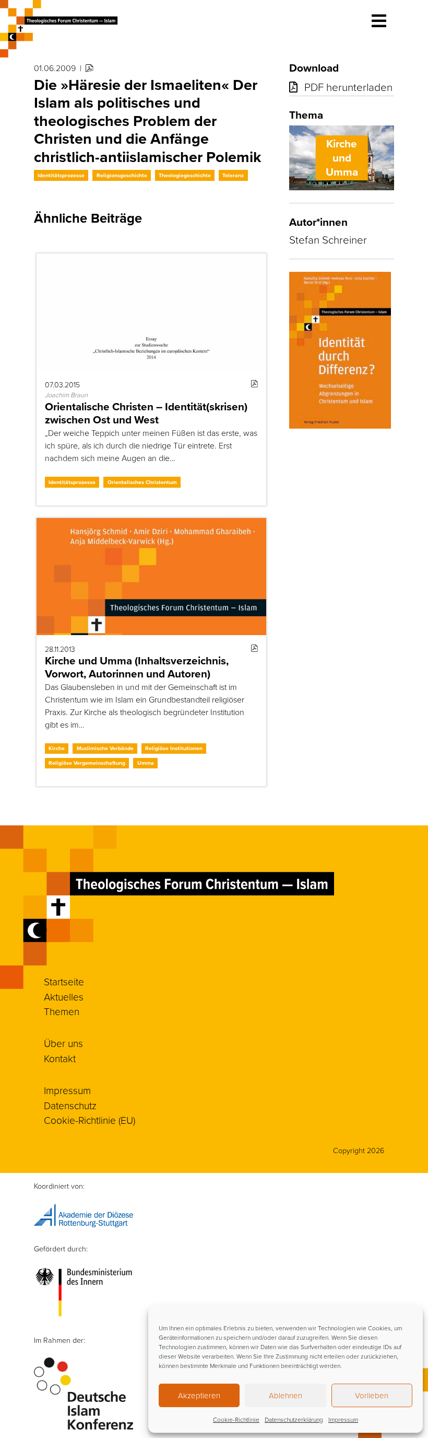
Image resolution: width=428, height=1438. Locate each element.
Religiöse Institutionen (174, 748)
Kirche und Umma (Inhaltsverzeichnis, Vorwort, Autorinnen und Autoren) (137, 667)
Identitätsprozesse (61, 175)
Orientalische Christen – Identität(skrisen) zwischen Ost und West (146, 413)
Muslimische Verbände (105, 748)
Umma (145, 763)
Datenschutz (70, 1105)
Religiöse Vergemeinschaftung (87, 763)
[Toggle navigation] (379, 21)
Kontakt (60, 1058)
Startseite (64, 981)
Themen (61, 1011)
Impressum (343, 1419)
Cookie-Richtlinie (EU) (89, 1120)
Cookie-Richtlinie (236, 1419)
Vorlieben (371, 1395)
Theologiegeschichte (185, 175)
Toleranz (233, 175)
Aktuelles (64, 997)
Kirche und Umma (342, 158)
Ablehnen (285, 1395)
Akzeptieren (199, 1395)
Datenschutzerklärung (294, 1419)
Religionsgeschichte (122, 175)
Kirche (57, 748)
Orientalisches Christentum (142, 482)
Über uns (63, 1043)
